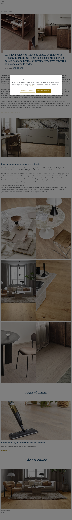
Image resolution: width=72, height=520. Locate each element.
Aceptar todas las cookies (43, 90)
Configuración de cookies (27, 90)
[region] (36, 85)
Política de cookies (35, 85)
